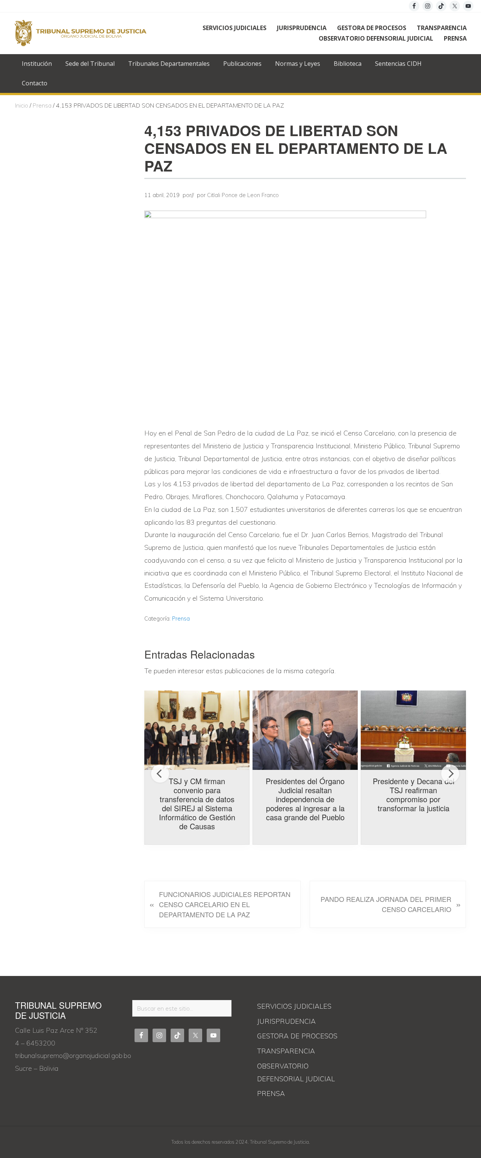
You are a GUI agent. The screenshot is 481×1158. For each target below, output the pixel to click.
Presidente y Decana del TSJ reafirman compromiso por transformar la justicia (413, 794)
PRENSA (271, 1093)
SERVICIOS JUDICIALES (294, 1006)
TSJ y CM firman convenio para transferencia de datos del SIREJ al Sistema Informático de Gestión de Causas (197, 804)
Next (450, 774)
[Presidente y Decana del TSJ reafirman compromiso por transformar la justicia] (413, 730)
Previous (160, 774)
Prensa (181, 618)
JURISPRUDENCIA (286, 1021)
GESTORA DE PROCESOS (297, 1036)
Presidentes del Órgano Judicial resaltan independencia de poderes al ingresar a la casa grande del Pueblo (305, 799)
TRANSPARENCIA (286, 1051)
